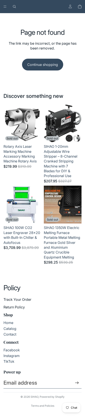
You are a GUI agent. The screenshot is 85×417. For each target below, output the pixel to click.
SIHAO (34, 396)
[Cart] (80, 6)
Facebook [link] (11, 350)
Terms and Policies (42, 405)
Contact (9, 334)
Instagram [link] (11, 356)
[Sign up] (77, 382)
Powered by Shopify (52, 396)
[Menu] (5, 7)
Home (8, 322)
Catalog (9, 328)
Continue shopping (42, 64)
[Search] (14, 6)
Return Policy (14, 307)
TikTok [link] (8, 361)
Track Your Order (17, 299)
